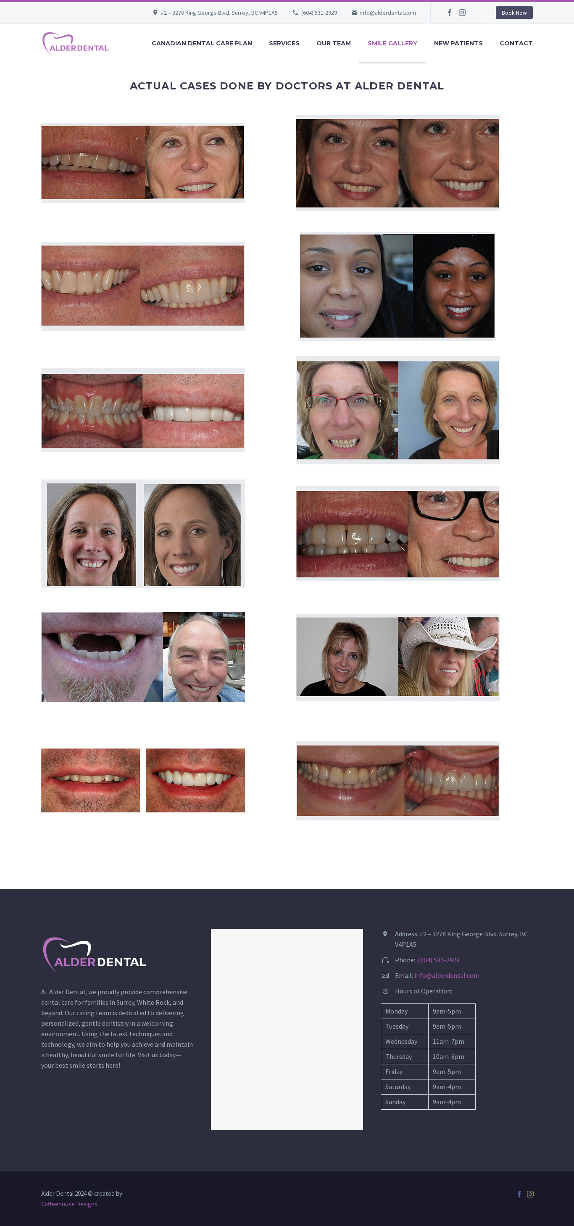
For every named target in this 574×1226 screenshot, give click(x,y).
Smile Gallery (392, 43)
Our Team (333, 43)
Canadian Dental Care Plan (202, 43)
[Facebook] (449, 12)
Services (284, 43)
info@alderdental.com (388, 12)
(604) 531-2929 (319, 12)
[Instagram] (462, 12)
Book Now (514, 12)
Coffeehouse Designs (69, 1204)
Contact (516, 43)
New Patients (458, 43)
